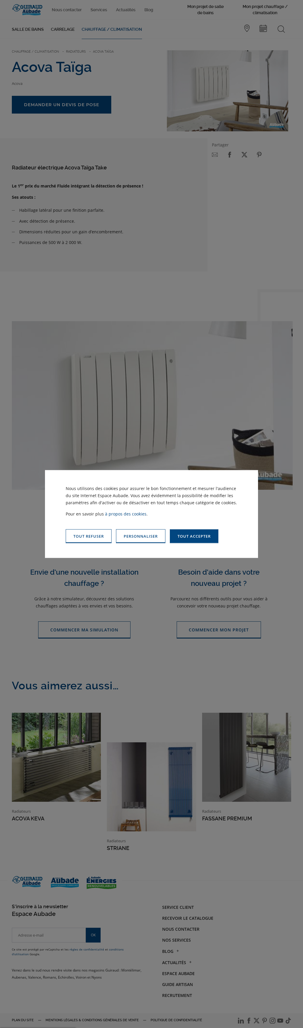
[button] (194, 536)
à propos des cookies (125, 514)
